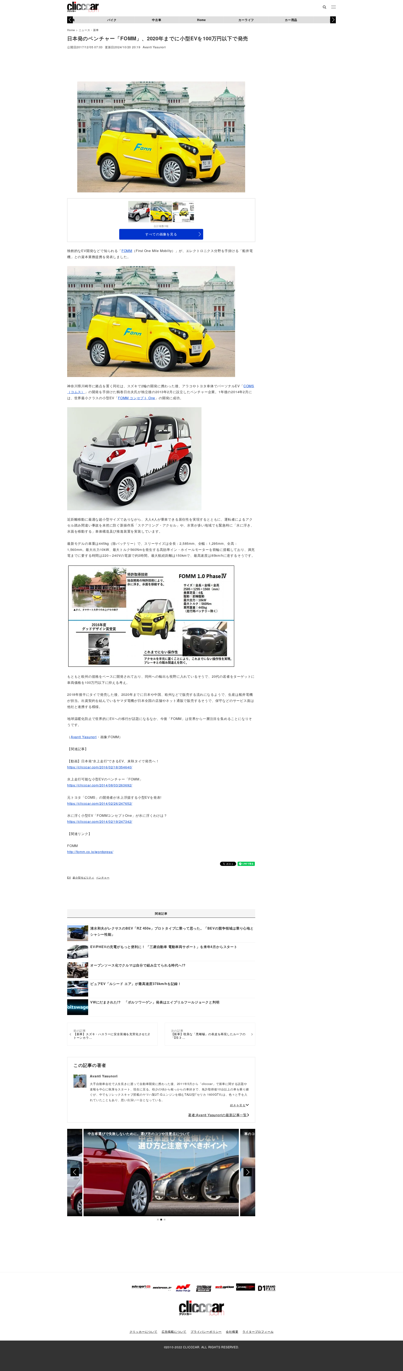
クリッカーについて (143, 1331)
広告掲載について (174, 1331)
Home (201, 20)
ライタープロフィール (257, 1331)
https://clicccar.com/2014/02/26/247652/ (99, 803)
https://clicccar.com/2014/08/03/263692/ (99, 785)
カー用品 (291, 20)
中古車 (156, 20)
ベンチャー (103, 877)
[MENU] (333, 7)
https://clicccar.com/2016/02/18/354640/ (99, 767)
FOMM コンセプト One (136, 397)
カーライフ (246, 20)
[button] (333, 19)
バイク (111, 20)
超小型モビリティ (83, 877)
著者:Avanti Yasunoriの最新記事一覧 (217, 1114)
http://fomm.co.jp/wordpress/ (90, 851)
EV (69, 877)
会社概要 (232, 1331)
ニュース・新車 (89, 30)
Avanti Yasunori (154, 47)
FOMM (127, 250)
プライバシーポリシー (206, 1331)
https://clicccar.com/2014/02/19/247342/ (99, 821)
